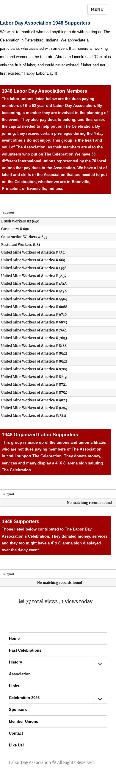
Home (14, 638)
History (15, 662)
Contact (16, 733)
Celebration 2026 (24, 698)
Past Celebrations (25, 650)
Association (20, 674)
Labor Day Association (30, 762)
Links (14, 686)
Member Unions (23, 721)
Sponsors (18, 709)
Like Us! (16, 745)
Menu (97, 9)
